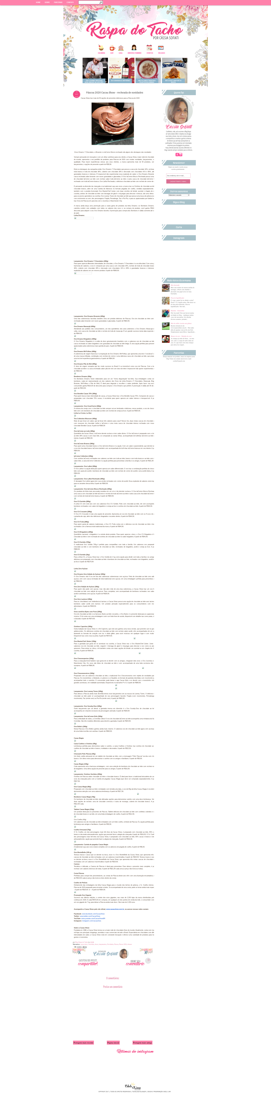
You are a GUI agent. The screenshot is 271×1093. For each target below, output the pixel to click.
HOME (38, 2)
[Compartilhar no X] (82, 947)
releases (129, 944)
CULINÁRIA (101, 53)
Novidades (110, 944)
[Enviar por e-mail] (78, 947)
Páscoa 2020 (123, 944)
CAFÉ (111, 53)
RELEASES (161, 53)
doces (96, 944)
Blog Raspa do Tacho (81, 942)
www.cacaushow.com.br (115, 909)
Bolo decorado (175, 285)
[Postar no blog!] (80, 947)
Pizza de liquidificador (177, 298)
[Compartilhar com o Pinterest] (86, 947)
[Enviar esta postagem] (75, 947)
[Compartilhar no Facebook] (84, 947)
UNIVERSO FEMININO (134, 53)
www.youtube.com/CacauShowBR (93, 918)
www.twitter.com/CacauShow (90, 916)
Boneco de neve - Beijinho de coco (181, 336)
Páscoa (116, 944)
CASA (120, 53)
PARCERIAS (58, 2)
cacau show (84, 944)
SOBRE (47, 2)
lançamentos (102, 944)
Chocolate (91, 944)
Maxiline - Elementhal (177, 311)
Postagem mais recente (83, 1042)
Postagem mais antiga (142, 1042)
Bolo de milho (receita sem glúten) (181, 323)
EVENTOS (150, 53)
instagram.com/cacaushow (91, 921)
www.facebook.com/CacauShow (93, 914)
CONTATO (70, 2)
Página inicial (113, 1042)
